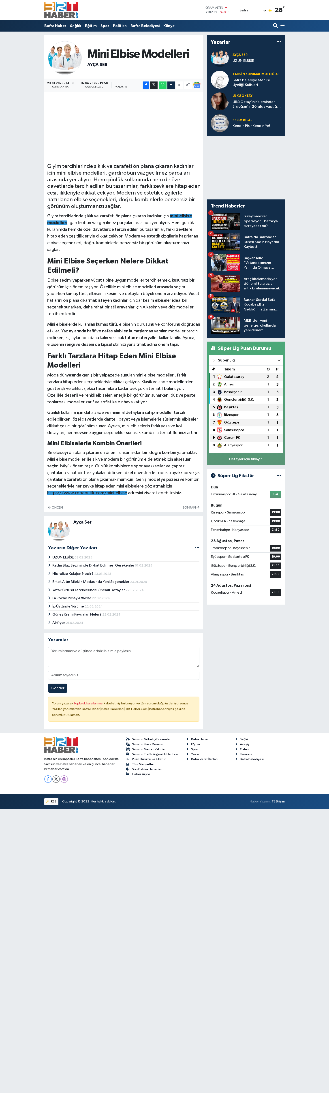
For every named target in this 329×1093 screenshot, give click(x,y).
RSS (53, 801)
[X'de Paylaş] (154, 85)
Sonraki (190, 507)
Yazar (195, 754)
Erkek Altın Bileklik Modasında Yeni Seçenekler (91, 582)
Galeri (244, 749)
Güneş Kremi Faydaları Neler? (77, 614)
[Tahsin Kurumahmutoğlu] (220, 79)
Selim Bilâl (242, 120)
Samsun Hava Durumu (147, 744)
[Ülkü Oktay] (220, 101)
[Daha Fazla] (171, 85)
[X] (56, 779)
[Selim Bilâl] (220, 123)
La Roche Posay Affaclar (72, 598)
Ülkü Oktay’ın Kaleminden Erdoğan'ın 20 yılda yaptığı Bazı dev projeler (255, 104)
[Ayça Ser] (65, 58)
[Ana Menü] (282, 26)
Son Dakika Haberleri (147, 769)
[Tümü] (279, 42)
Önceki (57, 507)
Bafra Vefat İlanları (204, 759)
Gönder (57, 688)
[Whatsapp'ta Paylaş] (163, 85)
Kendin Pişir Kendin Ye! (251, 126)
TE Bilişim (278, 801)
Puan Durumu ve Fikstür (149, 759)
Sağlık (75, 26)
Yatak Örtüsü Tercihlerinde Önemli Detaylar (89, 590)
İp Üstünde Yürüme (68, 606)
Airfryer (59, 623)
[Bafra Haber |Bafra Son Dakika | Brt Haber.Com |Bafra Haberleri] (61, 10)
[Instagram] (64, 779)
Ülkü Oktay (242, 96)
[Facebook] (48, 779)
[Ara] (276, 26)
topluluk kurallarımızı (89, 703)
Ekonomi (246, 754)
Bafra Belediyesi (145, 26)
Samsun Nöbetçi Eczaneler (151, 739)
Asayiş (244, 744)
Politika (120, 26)
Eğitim (91, 26)
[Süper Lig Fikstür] (279, 476)
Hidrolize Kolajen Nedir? (73, 574)
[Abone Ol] (197, 85)
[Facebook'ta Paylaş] (146, 85)
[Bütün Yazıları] (197, 548)
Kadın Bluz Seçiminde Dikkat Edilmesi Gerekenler (93, 565)
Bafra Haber (55, 26)
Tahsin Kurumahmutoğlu (255, 74)
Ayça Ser (97, 64)
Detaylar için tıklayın (246, 459)
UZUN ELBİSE (63, 557)
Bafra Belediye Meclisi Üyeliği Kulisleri (251, 82)
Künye (169, 26)
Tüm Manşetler (143, 764)
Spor (104, 26)
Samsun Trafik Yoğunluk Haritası (155, 754)
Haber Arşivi (141, 774)
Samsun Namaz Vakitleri (149, 749)
